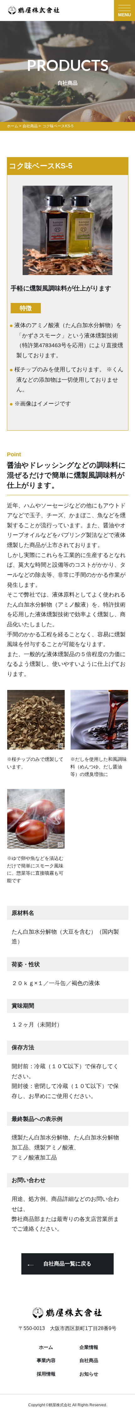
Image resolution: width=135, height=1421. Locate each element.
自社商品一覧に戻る (67, 1264)
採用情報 (46, 1374)
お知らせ (88, 1374)
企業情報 (88, 1347)
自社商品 (88, 1360)
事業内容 (46, 1360)
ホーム (46, 1347)
